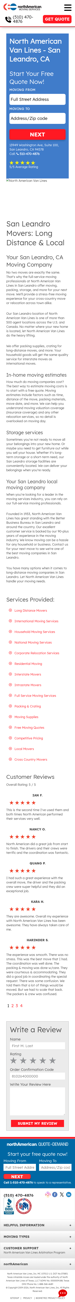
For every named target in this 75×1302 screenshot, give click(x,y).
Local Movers (24, 749)
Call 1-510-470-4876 (18, 1182)
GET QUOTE (57, 19)
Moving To (19, 109)
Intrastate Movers (27, 685)
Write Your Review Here (30, 1084)
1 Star (13, 1060)
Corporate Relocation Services (36, 653)
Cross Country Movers (30, 760)
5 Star (52, 1060)
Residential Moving (28, 664)
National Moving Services (33, 642)
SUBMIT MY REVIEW (37, 1123)
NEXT (37, 134)
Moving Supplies (26, 717)
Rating (15, 1054)
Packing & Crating (27, 706)
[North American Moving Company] (22, 13)
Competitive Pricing (28, 738)
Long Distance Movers (30, 611)
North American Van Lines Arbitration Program (34, 1252)
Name (15, 1039)
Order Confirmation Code (32, 1069)
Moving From (22, 90)
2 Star (23, 1060)
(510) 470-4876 (23, 19)
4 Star (42, 1060)
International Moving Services (36, 621)
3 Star (33, 1060)
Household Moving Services (34, 632)
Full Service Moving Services (35, 696)
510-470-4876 (30, 154)
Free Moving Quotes (29, 728)
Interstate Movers (27, 674)
